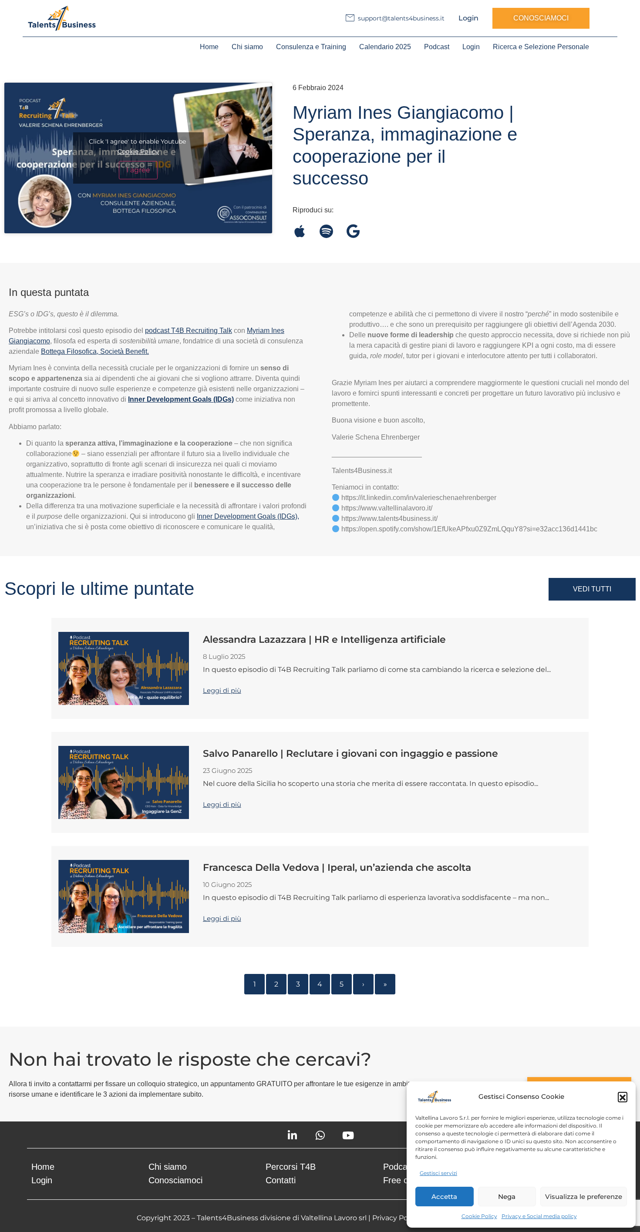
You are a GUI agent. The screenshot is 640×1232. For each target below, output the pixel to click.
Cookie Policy (479, 1216)
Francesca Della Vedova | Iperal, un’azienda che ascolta (337, 867)
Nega (506, 1196)
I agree (138, 170)
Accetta (444, 1196)
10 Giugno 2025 (227, 884)
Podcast (436, 46)
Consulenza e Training (311, 46)
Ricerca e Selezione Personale (541, 46)
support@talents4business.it (401, 18)
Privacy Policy (395, 1218)
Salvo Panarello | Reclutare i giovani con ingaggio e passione (350, 753)
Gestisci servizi (438, 1173)
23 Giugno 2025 (227, 770)
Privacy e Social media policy (539, 1216)
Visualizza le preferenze (583, 1196)
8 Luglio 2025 (224, 656)
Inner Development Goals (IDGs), (248, 516)
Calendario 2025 (385, 46)
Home (209, 46)
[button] (622, 1096)
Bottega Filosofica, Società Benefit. (95, 351)
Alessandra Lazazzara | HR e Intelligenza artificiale (324, 639)
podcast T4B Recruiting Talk (188, 330)
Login (468, 18)
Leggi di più (222, 690)
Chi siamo (247, 46)
